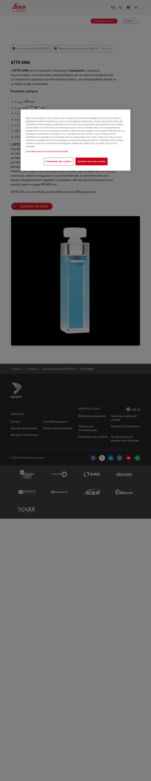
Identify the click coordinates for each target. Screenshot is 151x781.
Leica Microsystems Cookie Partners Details (47, 151)
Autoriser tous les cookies (92, 161)
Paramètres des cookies (58, 161)
